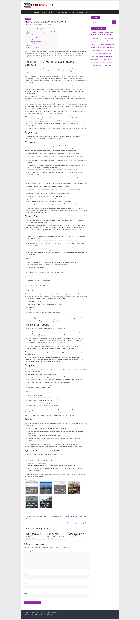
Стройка (28, 18)
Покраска (31, 43)
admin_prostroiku (38, 24)
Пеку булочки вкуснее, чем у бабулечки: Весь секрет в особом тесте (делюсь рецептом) (102, 40)
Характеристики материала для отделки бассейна (41, 32)
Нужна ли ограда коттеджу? (77, 523)
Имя (26, 574)
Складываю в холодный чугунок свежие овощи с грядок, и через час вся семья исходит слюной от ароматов (102, 34)
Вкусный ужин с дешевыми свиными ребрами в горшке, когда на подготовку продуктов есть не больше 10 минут (102, 63)
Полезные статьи (82, 12)
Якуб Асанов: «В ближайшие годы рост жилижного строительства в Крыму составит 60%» (55, 518)
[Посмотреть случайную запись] (114, 12)
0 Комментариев (48, 24)
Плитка (31, 39)
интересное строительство (37, 12)
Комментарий (29, 551)
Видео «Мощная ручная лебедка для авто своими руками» (33, 534)
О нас (91, 12)
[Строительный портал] (25, 12)
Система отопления (68, 12)
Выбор (28, 45)
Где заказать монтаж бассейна (35, 47)
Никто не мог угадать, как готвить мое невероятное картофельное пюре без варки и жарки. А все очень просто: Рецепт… (103, 57)
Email (26, 584)
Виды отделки (30, 34)
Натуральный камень (35, 41)
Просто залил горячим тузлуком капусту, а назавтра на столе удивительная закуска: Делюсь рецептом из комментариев (103, 51)
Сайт (25, 593)
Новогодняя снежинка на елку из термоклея (77, 534)
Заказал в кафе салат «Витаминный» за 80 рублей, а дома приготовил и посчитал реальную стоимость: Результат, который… (103, 45)
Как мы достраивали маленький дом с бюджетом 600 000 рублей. (56, 534)
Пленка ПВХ (32, 38)
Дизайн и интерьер (54, 12)
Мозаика (31, 36)
